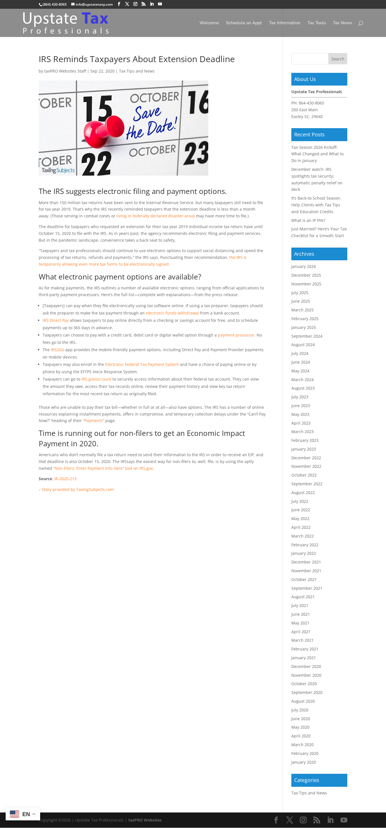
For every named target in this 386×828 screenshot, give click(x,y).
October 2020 (304, 683)
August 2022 (303, 492)
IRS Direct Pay (56, 320)
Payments (93, 420)
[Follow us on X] (127, 4)
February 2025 (304, 318)
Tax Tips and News (137, 71)
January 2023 (303, 449)
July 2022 (299, 501)
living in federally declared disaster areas (155, 216)
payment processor (236, 335)
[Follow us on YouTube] (160, 4)
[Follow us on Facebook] (119, 4)
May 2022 (300, 518)
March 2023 (302, 431)
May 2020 (300, 727)
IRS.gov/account (96, 379)
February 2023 (304, 440)
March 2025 (302, 310)
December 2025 (306, 275)
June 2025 (300, 301)
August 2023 (303, 388)
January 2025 (303, 327)
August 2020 (303, 701)
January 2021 (303, 657)
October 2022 (304, 475)
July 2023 (299, 396)
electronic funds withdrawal (172, 313)
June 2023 (300, 405)
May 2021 (300, 623)
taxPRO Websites (145, 820)
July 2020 (299, 710)
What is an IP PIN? (308, 220)
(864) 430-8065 (55, 4)
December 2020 (306, 666)
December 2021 (306, 562)
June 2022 (300, 509)
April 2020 (301, 736)
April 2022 (301, 527)
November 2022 (306, 466)
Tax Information (284, 23)
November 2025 (306, 284)
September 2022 (306, 483)
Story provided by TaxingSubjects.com (78, 489)
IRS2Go (57, 349)
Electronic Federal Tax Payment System (142, 364)
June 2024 (300, 362)
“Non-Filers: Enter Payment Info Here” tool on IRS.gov (103, 468)
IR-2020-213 (65, 478)
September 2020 (306, 692)
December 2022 (306, 457)
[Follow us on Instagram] (135, 4)
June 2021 (300, 614)
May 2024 (300, 370)
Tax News (342, 23)
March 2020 (302, 744)
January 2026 (303, 266)
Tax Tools (316, 23)
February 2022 (304, 544)
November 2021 (306, 570)
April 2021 (301, 631)
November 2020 (306, 675)
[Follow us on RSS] (144, 4)
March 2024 (302, 379)
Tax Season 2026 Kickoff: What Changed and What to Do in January (317, 154)
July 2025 (299, 292)
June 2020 (300, 718)
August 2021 (303, 596)
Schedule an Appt (244, 23)
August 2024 (303, 344)
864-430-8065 (311, 103)
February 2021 (304, 649)
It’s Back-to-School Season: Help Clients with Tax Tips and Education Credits (316, 204)
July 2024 (299, 353)
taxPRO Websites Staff (65, 71)
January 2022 (303, 553)
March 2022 (302, 536)
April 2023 (301, 423)
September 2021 (306, 588)
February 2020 (304, 753)
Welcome (209, 23)
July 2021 (299, 605)
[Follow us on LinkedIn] (152, 4)
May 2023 (300, 414)
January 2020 (303, 762)
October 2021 (304, 579)
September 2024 (306, 336)
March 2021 (302, 640)
